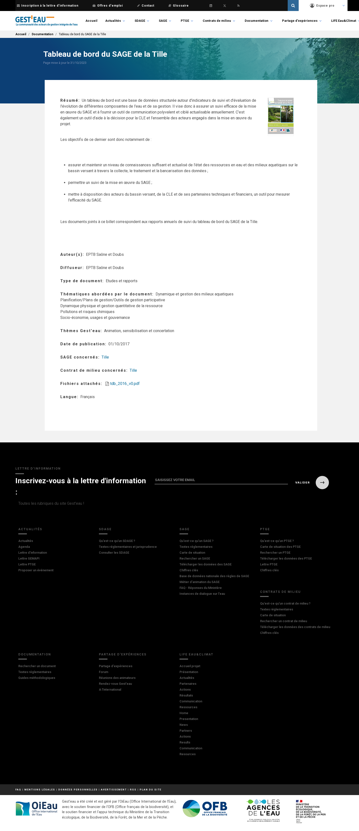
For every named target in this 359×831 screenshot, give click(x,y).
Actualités (113, 20)
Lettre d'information (32, 552)
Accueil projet (190, 666)
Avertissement (114, 789)
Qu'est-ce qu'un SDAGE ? (117, 541)
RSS (133, 789)
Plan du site (150, 789)
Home (184, 713)
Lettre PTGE (27, 564)
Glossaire (181, 5)
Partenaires (188, 683)
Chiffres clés (189, 570)
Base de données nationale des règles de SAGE (214, 576)
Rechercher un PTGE (275, 552)
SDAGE (140, 20)
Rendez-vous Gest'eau (115, 683)
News (184, 725)
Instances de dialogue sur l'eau (202, 593)
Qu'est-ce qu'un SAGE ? (196, 541)
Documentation (256, 20)
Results (185, 742)
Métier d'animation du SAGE (200, 582)
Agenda (24, 547)
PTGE (185, 20)
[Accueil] (46, 21)
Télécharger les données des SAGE (206, 564)
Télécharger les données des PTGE (286, 558)
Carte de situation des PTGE (280, 547)
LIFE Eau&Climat (343, 20)
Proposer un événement (35, 570)
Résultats (186, 695)
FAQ (18, 789)
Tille (105, 357)
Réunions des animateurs (117, 678)
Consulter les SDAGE (114, 552)
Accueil (91, 20)
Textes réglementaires (196, 547)
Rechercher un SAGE (195, 558)
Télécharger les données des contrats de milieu (295, 627)
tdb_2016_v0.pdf (125, 383)
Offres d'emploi (110, 5)
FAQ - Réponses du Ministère (201, 588)
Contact (148, 5)
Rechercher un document (37, 666)
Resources (188, 754)
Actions (185, 689)
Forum (103, 672)
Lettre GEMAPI (29, 558)
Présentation (189, 672)
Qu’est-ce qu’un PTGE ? (277, 541)
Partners (186, 730)
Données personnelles (78, 789)
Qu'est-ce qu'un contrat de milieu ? (285, 603)
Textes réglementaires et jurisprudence (128, 547)
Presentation (189, 719)
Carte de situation (192, 552)
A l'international (110, 689)
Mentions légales (39, 789)
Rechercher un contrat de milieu (283, 621)
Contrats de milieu (217, 20)
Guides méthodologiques (36, 678)
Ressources (188, 707)
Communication (191, 701)
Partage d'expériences (299, 20)
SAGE (163, 20)
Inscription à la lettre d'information (49, 5)
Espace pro (325, 5)
